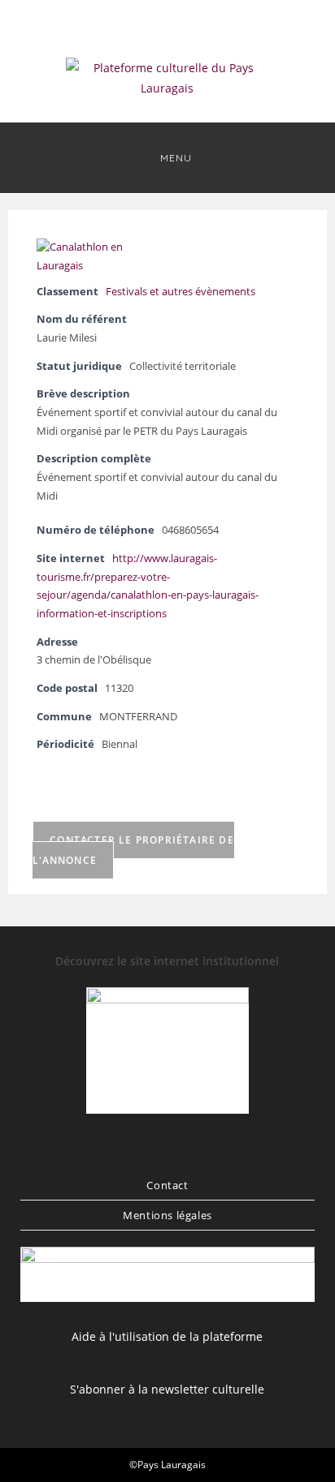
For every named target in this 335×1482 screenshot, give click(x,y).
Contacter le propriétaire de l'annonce (133, 850)
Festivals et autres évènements (180, 292)
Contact (167, 1185)
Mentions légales (167, 1215)
